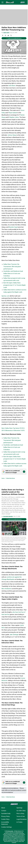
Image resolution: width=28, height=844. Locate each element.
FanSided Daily (5, 813)
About (3, 808)
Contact (3, 810)
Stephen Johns (14, 117)
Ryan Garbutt (13, 112)
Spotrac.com (5, 296)
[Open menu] (2, 2)
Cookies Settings (6, 827)
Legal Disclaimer (21, 819)
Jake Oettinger (14, 634)
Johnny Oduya (11, 135)
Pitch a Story (20, 813)
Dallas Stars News (10, 478)
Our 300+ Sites (21, 810)
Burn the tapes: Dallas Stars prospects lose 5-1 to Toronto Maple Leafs (14, 285)
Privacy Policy (5, 816)
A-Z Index (19, 822)
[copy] (11, 35)
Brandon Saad (13, 227)
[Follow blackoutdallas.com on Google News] (24, 471)
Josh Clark (6, 32)
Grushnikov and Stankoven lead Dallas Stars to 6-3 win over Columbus (13, 273)
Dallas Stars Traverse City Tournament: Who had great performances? (12, 266)
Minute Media (10, 831)
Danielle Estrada (8, 516)
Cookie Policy (5, 819)
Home (3, 478)
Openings (19, 808)
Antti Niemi (12, 85)
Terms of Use (20, 816)
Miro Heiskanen (7, 588)
